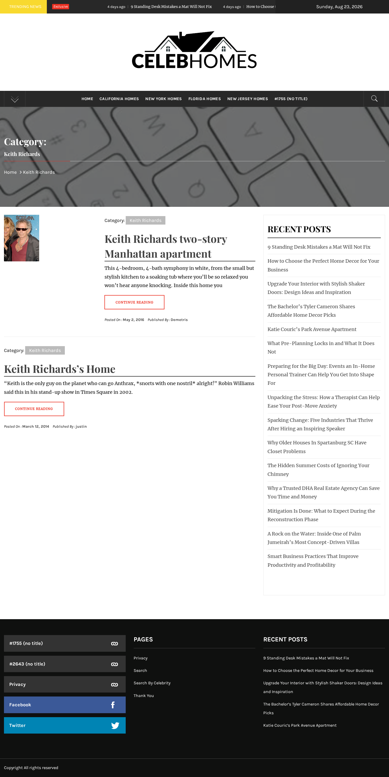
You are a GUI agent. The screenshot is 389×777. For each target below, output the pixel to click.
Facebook (20, 705)
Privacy (17, 684)
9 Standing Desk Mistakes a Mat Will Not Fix (133, 6)
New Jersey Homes (247, 98)
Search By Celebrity (152, 682)
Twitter (17, 725)
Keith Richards (145, 220)
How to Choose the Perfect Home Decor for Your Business (261, 6)
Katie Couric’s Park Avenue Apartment (312, 329)
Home (87, 98)
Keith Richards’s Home (59, 368)
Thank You (144, 695)
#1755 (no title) (290, 98)
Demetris (179, 320)
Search (140, 670)
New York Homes (163, 98)
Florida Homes (204, 98)
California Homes (119, 98)
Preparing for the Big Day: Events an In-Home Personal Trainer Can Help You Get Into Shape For (321, 374)
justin (81, 426)
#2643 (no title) (27, 664)
